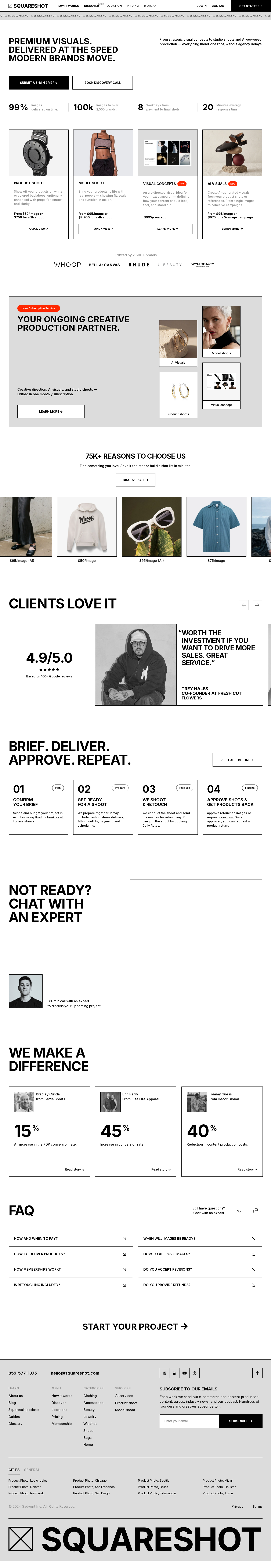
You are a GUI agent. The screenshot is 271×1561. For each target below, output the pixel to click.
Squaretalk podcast (23, 1410)
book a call (55, 817)
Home (88, 1444)
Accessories (93, 1403)
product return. (218, 825)
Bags (87, 1438)
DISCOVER (91, 5)
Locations (59, 1410)
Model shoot (125, 1410)
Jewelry (89, 1417)
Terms (257, 1506)
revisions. (226, 817)
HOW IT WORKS (68, 5)
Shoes (88, 1431)
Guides (14, 1417)
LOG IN (202, 5)
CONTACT (219, 5)
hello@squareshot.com (75, 1373)
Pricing (57, 1417)
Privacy (237, 1506)
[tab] (14, 1470)
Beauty (89, 1410)
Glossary (15, 1424)
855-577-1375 (22, 1373)
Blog (12, 1403)
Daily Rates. (151, 825)
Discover (59, 1403)
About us (15, 1396)
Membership (62, 1424)
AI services (124, 1396)
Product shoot (126, 1403)
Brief (38, 817)
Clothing (90, 1396)
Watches (90, 1424)
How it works (62, 1396)
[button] (114, 6)
